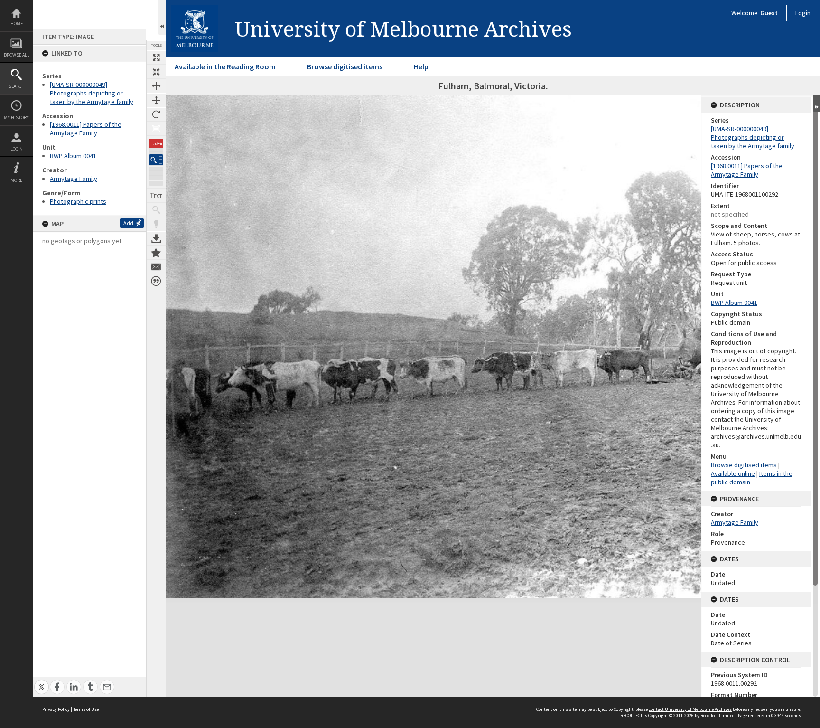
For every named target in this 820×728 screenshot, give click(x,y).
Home (16, 23)
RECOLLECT (631, 715)
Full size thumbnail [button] (156, 57)
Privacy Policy (56, 709)
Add (128, 223)
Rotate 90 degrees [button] (156, 114)
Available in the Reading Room (225, 66)
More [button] (16, 180)
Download (156, 238)
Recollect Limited (717, 715)
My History (16, 117)
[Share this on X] (41, 682)
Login (16, 149)
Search (17, 86)
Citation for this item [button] (156, 281)
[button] (156, 159)
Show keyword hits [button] (156, 210)
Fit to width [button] (156, 86)
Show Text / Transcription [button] (156, 196)
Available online (733, 473)
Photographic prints (78, 201)
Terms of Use (86, 709)
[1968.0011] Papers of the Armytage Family (85, 128)
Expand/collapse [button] (816, 103)
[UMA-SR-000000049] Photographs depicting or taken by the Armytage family (91, 93)
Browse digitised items (344, 66)
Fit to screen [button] (156, 72)
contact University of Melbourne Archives (690, 709)
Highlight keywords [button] (156, 224)
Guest (769, 13)
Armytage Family (73, 178)
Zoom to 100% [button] (156, 129)
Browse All (16, 55)
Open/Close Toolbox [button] (162, 17)
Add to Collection (156, 253)
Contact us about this (156, 267)
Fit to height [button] (156, 100)
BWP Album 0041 (73, 155)
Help (421, 66)
